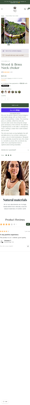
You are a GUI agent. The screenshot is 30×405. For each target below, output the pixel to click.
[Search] (25, 9)
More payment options (15, 113)
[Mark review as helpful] (28, 246)
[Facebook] (6, 155)
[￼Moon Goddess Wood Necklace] (19, 92)
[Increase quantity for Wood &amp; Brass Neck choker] (8, 99)
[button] (16, 224)
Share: (2, 155)
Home (2, 15)
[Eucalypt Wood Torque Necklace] (6, 92)
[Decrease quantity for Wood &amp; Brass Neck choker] (2, 99)
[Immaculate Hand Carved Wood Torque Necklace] (9, 92)
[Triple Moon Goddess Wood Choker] (12, 92)
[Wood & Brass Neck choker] (16, 92)
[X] (8, 155)
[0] (27, 9)
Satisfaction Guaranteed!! (8, 150)
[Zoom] (23, 20)
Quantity (3, 95)
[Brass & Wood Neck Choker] (2, 92)
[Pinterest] (11, 155)
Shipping (9, 78)
